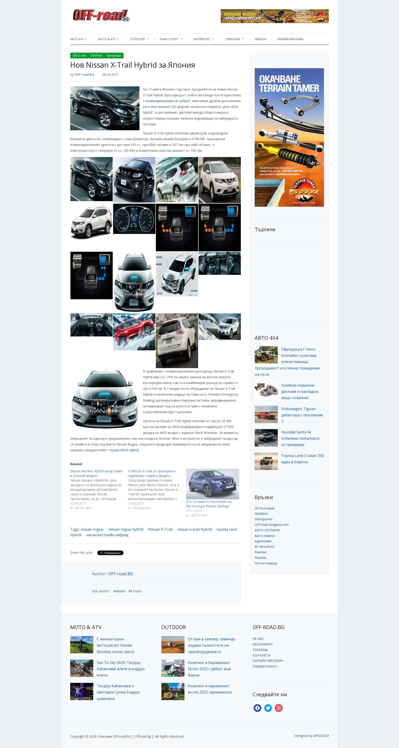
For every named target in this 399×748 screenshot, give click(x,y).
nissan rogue (92, 529)
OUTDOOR (135, 40)
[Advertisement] (289, 285)
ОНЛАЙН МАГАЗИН (290, 39)
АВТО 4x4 (79, 56)
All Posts (134, 591)
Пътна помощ (266, 563)
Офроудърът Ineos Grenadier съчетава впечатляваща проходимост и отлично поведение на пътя (287, 362)
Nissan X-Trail (160, 529)
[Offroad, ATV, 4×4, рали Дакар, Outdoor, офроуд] (111, 14)
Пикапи (260, 557)
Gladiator (261, 513)
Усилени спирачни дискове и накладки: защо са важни (299, 391)
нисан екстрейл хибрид (107, 534)
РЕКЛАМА (260, 650)
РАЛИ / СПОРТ (167, 40)
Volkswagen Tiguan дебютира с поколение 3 (302, 415)
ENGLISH (260, 39)
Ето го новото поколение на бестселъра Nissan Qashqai (208, 503)
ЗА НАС (258, 638)
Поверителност (265, 666)
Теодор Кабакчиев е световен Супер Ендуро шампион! (118, 692)
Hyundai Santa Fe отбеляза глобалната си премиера (300, 438)
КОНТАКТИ (261, 655)
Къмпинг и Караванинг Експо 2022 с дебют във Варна (209, 669)
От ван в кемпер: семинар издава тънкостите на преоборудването (211, 645)
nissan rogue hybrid (125, 529)
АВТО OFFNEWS (267, 530)
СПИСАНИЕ (230, 40)
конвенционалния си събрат (167, 101)
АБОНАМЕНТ (263, 644)
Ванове (260, 552)
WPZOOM (321, 735)
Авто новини (265, 535)
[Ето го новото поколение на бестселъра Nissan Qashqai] (212, 484)
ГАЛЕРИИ (96, 56)
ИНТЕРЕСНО (199, 40)
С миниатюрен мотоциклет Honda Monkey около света (115, 645)
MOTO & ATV (104, 40)
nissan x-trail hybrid (194, 529)
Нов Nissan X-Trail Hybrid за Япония (132, 65)
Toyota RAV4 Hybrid (124, 450)
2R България (265, 508)
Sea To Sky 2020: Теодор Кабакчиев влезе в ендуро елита (121, 669)
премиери (114, 56)
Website (119, 591)
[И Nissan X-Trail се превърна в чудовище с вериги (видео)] (157, 489)
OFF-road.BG (84, 74)
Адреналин (263, 541)
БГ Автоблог (265, 546)
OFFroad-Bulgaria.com (272, 524)
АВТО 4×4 (76, 40)
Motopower (263, 519)
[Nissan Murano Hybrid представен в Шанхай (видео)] (99, 489)
